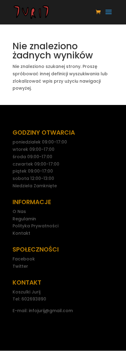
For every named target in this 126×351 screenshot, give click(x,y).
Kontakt (21, 233)
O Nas (19, 211)
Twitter (20, 266)
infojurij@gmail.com (51, 311)
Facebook (24, 259)
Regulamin (24, 219)
